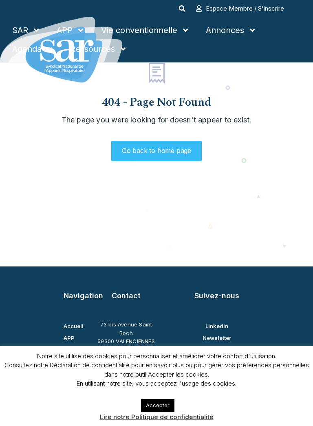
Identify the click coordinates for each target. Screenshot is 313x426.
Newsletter (217, 338)
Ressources (92, 49)
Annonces (225, 30)
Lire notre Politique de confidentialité (157, 417)
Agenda (27, 49)
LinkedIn (216, 326)
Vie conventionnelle (139, 30)
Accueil (74, 326)
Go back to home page (156, 150)
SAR (20, 30)
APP (65, 30)
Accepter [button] (158, 405)
